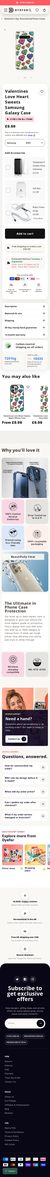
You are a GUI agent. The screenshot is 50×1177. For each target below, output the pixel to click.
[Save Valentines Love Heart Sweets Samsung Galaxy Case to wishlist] (42, 91)
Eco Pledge (10, 1101)
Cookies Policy (12, 1140)
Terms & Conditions (14, 1132)
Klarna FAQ (10, 1128)
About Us (9, 1097)
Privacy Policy (12, 1136)
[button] (5, 10)
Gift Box (37, 188)
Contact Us (10, 1082)
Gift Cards (10, 1144)
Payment (9, 1073)
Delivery (9, 1065)
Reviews (9, 1113)
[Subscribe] (40, 1023)
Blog (7, 1109)
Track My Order (12, 1078)
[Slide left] (19, 78)
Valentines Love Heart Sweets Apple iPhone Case (17, 417)
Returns (8, 1061)
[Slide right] (31, 78)
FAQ (7, 1069)
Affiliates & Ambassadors (17, 1105)
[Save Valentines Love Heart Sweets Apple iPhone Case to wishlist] (28, 387)
